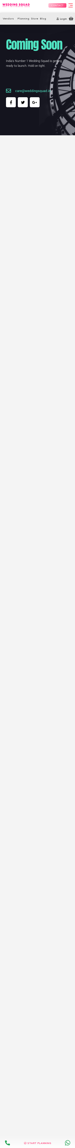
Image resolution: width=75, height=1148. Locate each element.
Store (34, 18)
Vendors (8, 18)
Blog (43, 18)
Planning (23, 18)
